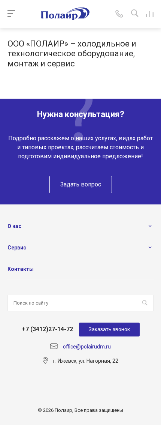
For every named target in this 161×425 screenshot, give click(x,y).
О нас (14, 226)
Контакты (20, 269)
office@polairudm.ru (87, 347)
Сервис (16, 248)
